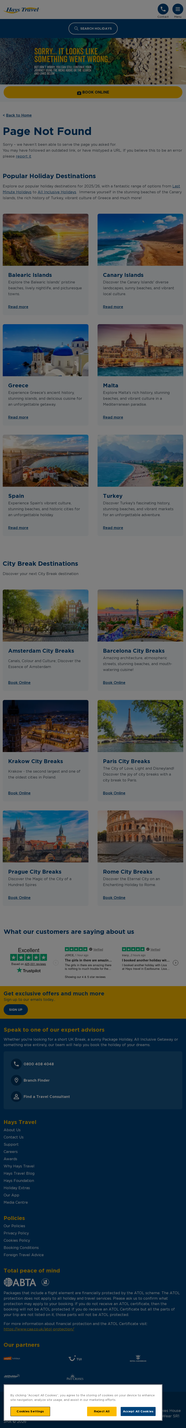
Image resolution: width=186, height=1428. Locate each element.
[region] (83, 1402)
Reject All (102, 1411)
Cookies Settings (30, 1411)
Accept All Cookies (138, 1411)
